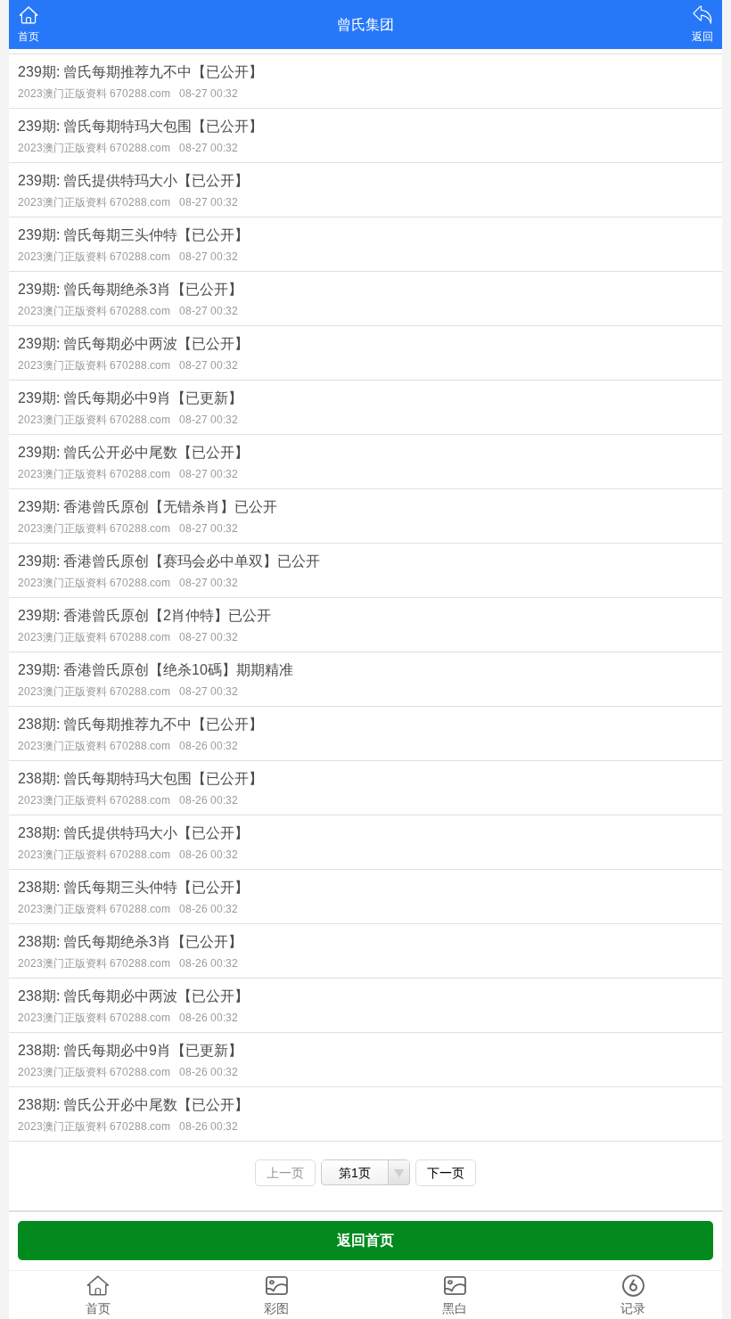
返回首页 (365, 1240)
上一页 (285, 1173)
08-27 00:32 (208, 93)
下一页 (445, 1173)
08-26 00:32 (208, 746)
